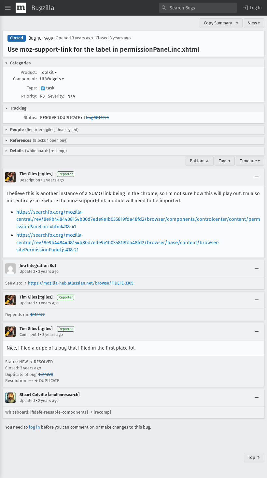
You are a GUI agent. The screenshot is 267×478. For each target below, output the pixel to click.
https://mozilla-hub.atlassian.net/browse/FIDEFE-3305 (80, 283)
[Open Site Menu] (8, 8)
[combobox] (198, 8)
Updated (27, 271)
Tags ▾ (225, 160)
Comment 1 (29, 334)
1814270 (45, 374)
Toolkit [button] (48, 72)
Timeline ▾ (250, 160)
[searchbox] (198, 8)
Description (30, 180)
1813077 (37, 314)
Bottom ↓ (199, 160)
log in (34, 427)
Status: (30, 117)
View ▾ (254, 22)
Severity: (56, 96)
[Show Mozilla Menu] (21, 8)
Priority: (29, 96)
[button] (252, 8)
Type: (32, 88)
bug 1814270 (97, 117)
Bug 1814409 (40, 38)
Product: (29, 72)
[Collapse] (256, 177)
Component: (25, 78)
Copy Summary (218, 22)
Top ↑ (254, 457)
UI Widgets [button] (52, 78)
